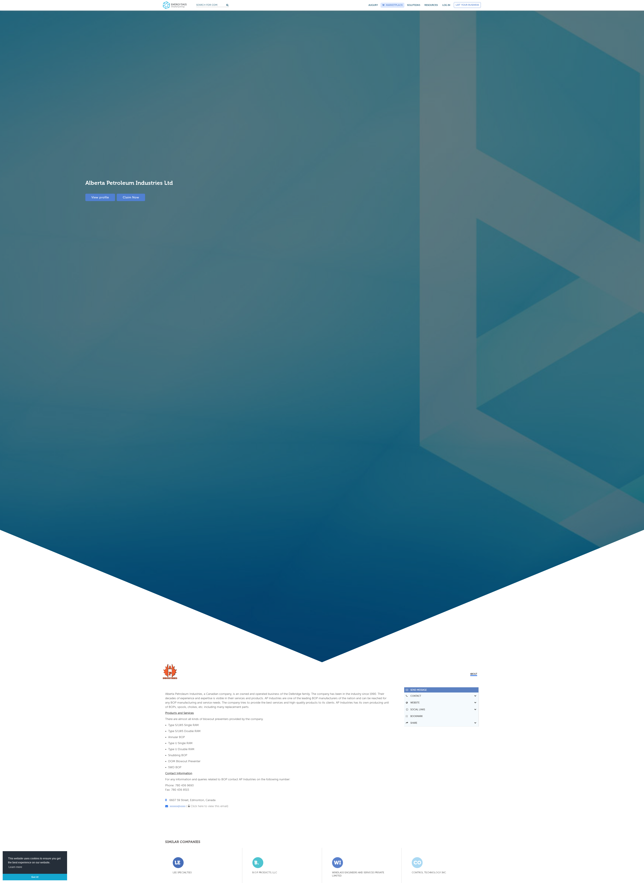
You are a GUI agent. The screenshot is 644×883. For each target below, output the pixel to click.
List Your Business (467, 5)
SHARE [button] (412, 722)
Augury (373, 5)
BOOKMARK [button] (415, 716)
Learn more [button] (15, 867)
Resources (431, 5)
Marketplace (393, 5)
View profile (100, 197)
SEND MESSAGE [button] (417, 690)
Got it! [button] (35, 877)
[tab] (441, 689)
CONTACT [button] (414, 696)
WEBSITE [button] (414, 702)
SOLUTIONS (413, 5)
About (473, 674)
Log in (446, 5)
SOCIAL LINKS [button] (416, 709)
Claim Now (131, 197)
